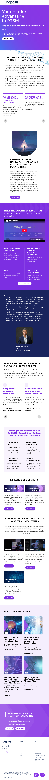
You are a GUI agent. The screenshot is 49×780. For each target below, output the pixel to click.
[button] (43, 2)
